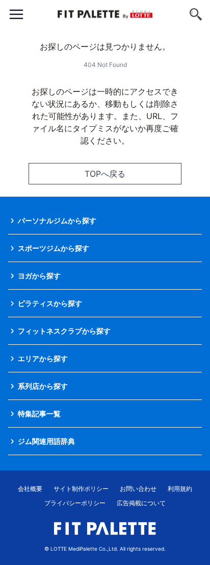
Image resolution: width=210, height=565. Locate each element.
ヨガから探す (39, 275)
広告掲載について (141, 503)
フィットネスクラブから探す (64, 330)
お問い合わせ (138, 488)
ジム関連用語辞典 (46, 441)
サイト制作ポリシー (81, 488)
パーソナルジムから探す (57, 220)
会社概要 (30, 488)
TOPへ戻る (105, 174)
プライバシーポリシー (75, 503)
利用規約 (180, 488)
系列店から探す (43, 386)
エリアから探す (43, 358)
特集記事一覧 (39, 413)
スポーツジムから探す (53, 248)
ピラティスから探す (50, 303)
